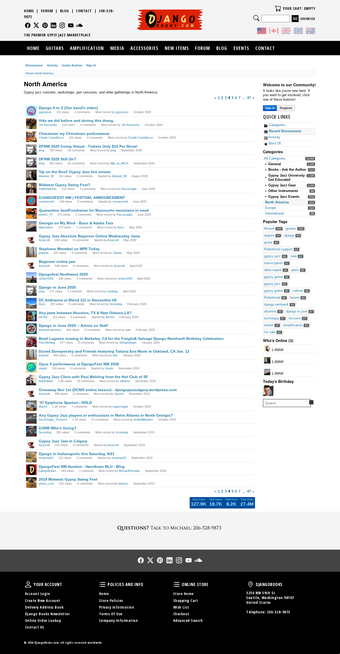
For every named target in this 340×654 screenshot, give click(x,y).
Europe (270, 208)
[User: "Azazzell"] (31, 239)
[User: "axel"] (267, 348)
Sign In (91, 65)
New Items (177, 48)
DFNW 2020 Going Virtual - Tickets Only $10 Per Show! (88, 146)
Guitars (55, 48)
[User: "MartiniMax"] (31, 380)
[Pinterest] (45, 25)
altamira (273, 311)
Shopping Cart (185, 600)
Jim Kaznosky (48, 124)
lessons (297, 318)
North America (277, 202)
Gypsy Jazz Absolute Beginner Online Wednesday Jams (89, 236)
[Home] (170, 19)
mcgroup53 (46, 457)
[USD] (261, 32)
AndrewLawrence (50, 329)
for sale (272, 332)
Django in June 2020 (57, 287)
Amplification (87, 48)
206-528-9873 (278, 611)
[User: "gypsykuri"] (31, 111)
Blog (64, 10)
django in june (299, 311)
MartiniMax (46, 381)
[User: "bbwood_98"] (267, 360)
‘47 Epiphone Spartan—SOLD (65, 402)
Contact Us (34, 627)
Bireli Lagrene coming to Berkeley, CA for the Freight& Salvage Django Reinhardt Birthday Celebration (131, 338)
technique (274, 318)
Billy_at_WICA (119, 163)
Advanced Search (188, 620)
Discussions (34, 65)
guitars (294, 228)
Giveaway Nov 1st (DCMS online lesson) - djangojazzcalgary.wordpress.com (108, 390)
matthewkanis (48, 188)
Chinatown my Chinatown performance (74, 133)
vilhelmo (125, 381)
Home (29, 10)
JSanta (117, 252)
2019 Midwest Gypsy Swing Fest (68, 479)
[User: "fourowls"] (268, 390)
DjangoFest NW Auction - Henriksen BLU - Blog (82, 466)
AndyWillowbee (143, 419)
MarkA (43, 406)
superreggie (120, 406)
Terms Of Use (110, 613)
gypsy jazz (275, 256)
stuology (112, 291)
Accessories (144, 48)
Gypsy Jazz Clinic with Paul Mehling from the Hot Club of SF (93, 377)
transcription (276, 263)
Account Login (37, 593)
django (292, 235)
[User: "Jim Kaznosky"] (31, 123)
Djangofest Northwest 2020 (63, 274)
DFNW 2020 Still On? (57, 159)
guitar (271, 242)
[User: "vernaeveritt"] (31, 200)
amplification (295, 325)
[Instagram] (62, 25)
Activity (52, 65)
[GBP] (286, 32)
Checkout (181, 613)
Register (286, 108)
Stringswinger (128, 342)
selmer (300, 291)
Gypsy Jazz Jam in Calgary (63, 441)
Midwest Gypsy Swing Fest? (64, 185)
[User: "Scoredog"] (31, 431)
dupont (272, 235)
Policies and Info (102, 584)
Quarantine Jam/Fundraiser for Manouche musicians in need (94, 210)
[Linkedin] (53, 25)
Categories (276, 125)
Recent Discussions (284, 131)
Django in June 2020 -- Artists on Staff (73, 325)
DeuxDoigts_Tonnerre (53, 419)
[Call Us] (170, 528)
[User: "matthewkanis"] (31, 188)
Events (241, 48)
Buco (120, 227)
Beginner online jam (57, 261)
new (296, 256)
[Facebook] (28, 25)
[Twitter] (36, 25)
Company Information (118, 620)
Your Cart (278, 8)
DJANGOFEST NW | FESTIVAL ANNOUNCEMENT (82, 197)
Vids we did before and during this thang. (76, 120)
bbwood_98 (46, 176)
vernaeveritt (46, 201)
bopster (123, 483)
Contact (84, 10)
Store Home (183, 593)
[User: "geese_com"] (31, 482)
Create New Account (42, 600)
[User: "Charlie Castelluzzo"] (31, 136)
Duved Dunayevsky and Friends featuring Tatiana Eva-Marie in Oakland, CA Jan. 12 (114, 351)
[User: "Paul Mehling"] (31, 341)
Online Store (176, 584)
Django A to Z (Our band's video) (68, 108)
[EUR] (298, 32)
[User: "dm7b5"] (31, 316)
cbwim (43, 368)
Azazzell (44, 240)
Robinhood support (281, 249)
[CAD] (273, 32)
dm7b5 (43, 317)
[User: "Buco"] (31, 303)
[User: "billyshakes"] (267, 372)
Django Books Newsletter (47, 613)
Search (256, 18)
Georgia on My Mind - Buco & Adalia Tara (76, 223)
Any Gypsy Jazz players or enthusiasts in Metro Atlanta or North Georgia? (106, 415)
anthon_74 (45, 214)
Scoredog (116, 304)
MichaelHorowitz (129, 470)
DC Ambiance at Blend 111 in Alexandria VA (78, 300)
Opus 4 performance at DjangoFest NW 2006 (79, 364)
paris (297, 270)
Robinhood (275, 298)
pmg (41, 150)
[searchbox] (287, 403)
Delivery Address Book (44, 607)
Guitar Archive (72, 65)
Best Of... (276, 143)
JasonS (119, 393)
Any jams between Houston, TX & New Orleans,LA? (85, 313)
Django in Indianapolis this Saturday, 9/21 (76, 454)
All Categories (275, 158)
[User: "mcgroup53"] (31, 457)
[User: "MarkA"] (31, 405)
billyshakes (46, 227)
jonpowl (43, 252)
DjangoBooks (47, 470)
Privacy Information (116, 607)
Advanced (307, 19)
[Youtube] (71, 25)
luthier (271, 325)
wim (128, 329)
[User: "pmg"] (31, 149)
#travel (272, 228)
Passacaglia (129, 188)
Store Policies (111, 600)
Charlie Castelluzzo (51, 137)
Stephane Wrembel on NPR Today (69, 249)
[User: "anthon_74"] (31, 213)
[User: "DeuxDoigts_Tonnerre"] (31, 418)
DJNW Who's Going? (57, 428)
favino (297, 298)
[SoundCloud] (79, 25)
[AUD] (310, 32)
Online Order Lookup (43, 620)
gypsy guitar (276, 277)
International (274, 213)
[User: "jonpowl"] (31, 252)
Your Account (28, 584)
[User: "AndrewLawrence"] (31, 328)
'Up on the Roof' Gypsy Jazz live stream (74, 172)
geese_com (46, 483)
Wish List (181, 607)
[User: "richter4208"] (31, 277)
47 (249, 98)
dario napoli (275, 270)
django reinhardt (279, 304)
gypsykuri (45, 112)
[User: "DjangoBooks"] (31, 469)
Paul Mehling (47, 342)
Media (117, 48)
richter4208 (46, 278)
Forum (47, 10)
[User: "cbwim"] (31, 367)
